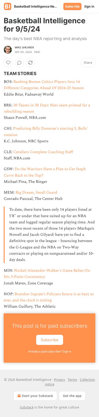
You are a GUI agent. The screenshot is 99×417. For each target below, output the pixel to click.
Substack (27, 407)
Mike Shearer (24, 47)
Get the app (72, 396)
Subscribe (72, 6)
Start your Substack (37, 396)
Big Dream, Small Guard (36, 192)
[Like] (8, 62)
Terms (72, 379)
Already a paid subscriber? (49, 351)
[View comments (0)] (19, 62)
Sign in (89, 6)
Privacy (59, 379)
